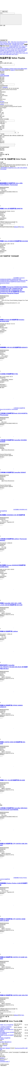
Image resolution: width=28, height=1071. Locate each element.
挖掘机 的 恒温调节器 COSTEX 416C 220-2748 (14, 995)
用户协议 (22, 226)
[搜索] (10, 19)
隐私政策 (16, 226)
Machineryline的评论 (20, 1048)
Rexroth (9, 44)
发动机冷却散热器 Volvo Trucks (17, 45)
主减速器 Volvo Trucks (5, 50)
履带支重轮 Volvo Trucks (9, 53)
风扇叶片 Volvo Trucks (11, 48)
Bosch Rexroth (23, 41)
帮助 (6, 1042)
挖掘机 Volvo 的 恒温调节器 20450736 (11, 208)
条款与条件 (2, 1048)
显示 (2, 152)
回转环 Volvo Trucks (20, 53)
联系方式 (9, 1042)
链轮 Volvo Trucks (13, 54)
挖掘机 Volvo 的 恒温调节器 (6, 1024)
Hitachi (10, 43)
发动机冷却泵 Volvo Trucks (15, 47)
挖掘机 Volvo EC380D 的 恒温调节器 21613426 (14, 241)
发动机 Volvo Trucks (16, 50)
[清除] (0, 66)
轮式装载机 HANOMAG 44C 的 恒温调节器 (12, 515)
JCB (13, 43)
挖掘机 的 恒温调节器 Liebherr (9, 631)
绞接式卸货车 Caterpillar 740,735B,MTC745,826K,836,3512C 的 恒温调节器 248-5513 (13, 666)
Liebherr (2, 44)
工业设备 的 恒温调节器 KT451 (9, 374)
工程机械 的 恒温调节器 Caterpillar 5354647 (13, 472)
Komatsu (22, 43)
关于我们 (2, 1042)
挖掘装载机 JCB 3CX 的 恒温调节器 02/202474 (13, 347)
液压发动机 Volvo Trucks (12, 51)
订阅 (2, 225)
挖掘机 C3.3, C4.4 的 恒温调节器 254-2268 (12, 780)
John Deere (17, 43)
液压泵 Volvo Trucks (22, 48)
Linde (5, 44)
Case (1, 43)
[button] (14, 32)
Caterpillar (5, 43)
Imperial (5, 1045)
